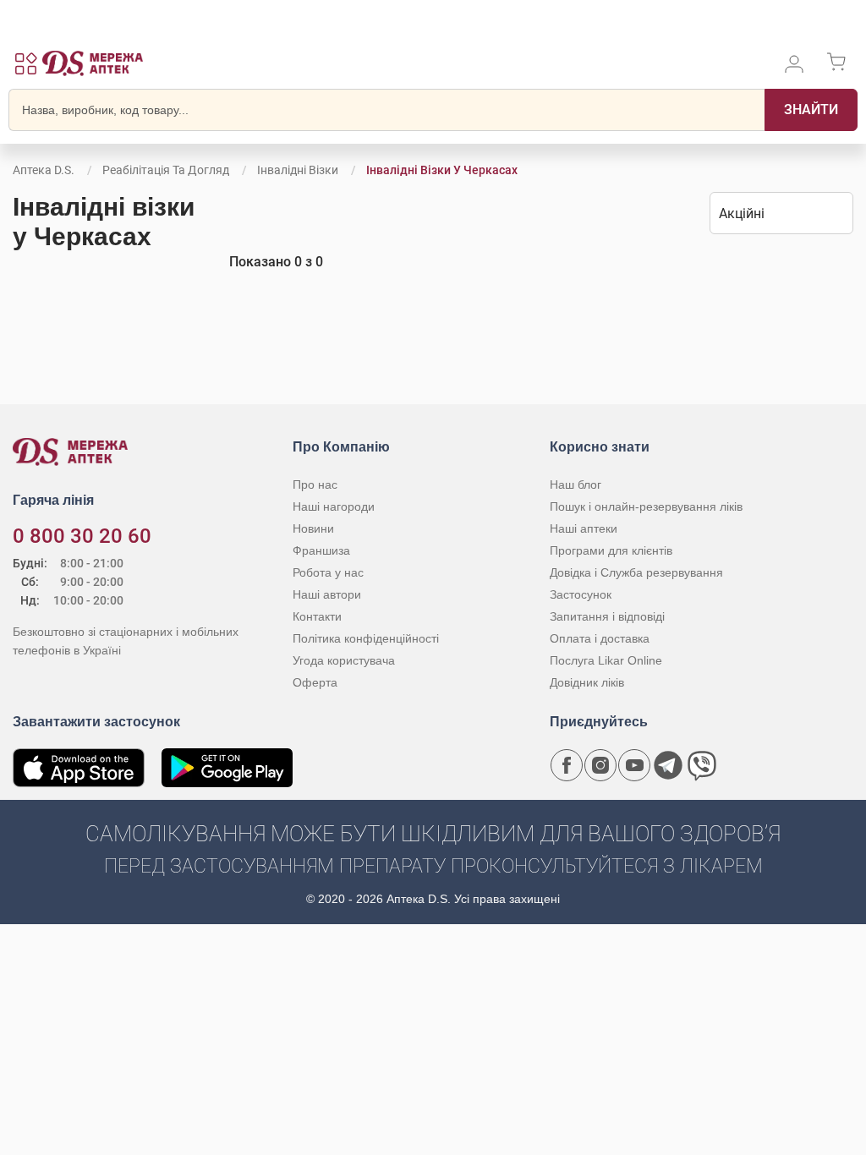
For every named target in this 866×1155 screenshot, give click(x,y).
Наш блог (575, 484)
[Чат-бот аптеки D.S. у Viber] (702, 765)
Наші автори (327, 594)
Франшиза (321, 550)
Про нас (315, 484)
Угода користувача (344, 660)
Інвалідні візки (297, 170)
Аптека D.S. (43, 170)
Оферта (315, 682)
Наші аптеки (583, 528)
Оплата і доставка (600, 638)
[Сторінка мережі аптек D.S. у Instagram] (600, 765)
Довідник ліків (587, 682)
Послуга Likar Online (606, 660)
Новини (313, 528)
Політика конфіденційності (366, 638)
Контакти (317, 616)
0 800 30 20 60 (82, 536)
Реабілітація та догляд (165, 170)
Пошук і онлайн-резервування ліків (646, 506)
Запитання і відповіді (607, 616)
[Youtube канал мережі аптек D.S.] (634, 765)
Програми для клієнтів (611, 550)
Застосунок (580, 594)
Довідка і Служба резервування (636, 572)
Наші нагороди (334, 506)
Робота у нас (328, 572)
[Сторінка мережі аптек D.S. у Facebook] (567, 765)
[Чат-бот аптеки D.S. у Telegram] (668, 765)
